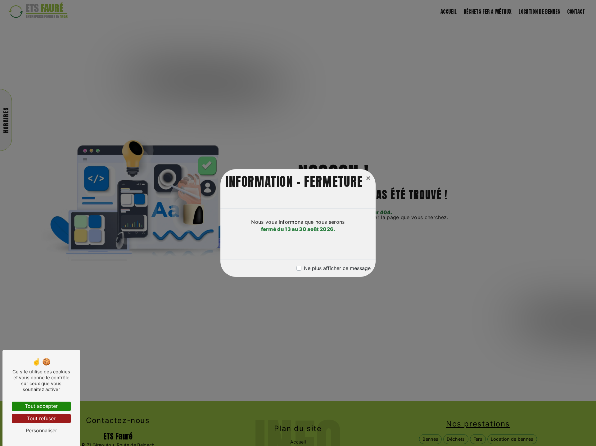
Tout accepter (41, 406)
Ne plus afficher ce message (337, 268)
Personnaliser (41, 430)
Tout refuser (41, 418)
